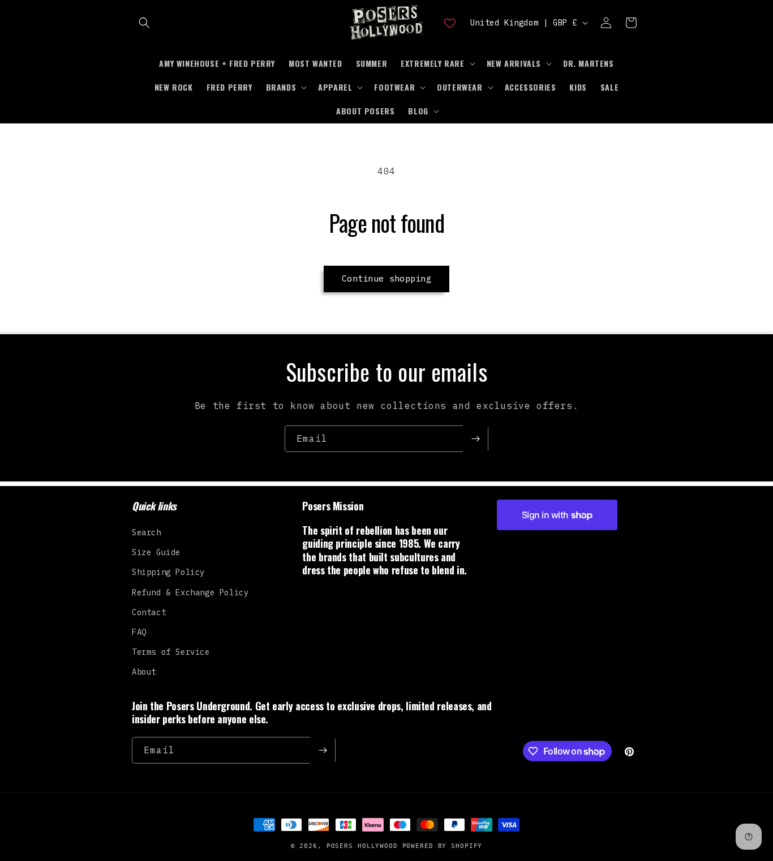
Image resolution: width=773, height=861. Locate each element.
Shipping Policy (168, 572)
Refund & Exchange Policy (190, 592)
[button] (144, 22)
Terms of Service (171, 652)
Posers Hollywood (362, 846)
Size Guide (156, 552)
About (144, 672)
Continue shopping (386, 278)
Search (146, 532)
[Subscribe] (475, 438)
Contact (149, 612)
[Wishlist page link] (450, 22)
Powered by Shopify (442, 846)
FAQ (139, 632)
